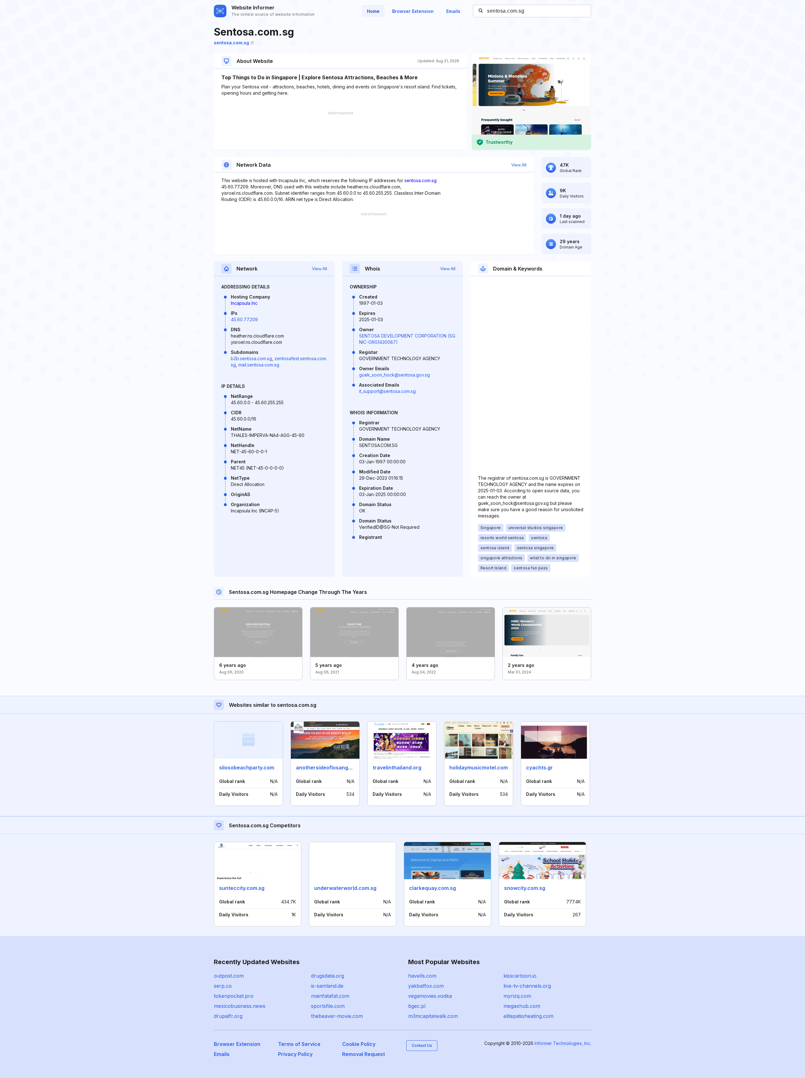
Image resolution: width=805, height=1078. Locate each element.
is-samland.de (327, 986)
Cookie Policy (358, 1044)
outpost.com (229, 976)
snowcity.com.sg (524, 888)
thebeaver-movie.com (337, 1016)
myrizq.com (517, 996)
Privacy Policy (295, 1054)
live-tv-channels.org (527, 986)
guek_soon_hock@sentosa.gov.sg (394, 374)
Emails (453, 11)
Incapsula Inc (244, 303)
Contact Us (422, 1045)
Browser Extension (413, 11)
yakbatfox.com (426, 986)
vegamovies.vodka (430, 996)
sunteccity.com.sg (241, 888)
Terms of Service (299, 1044)
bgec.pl (416, 1006)
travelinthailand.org (397, 767)
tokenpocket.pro (233, 996)
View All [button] (518, 164)
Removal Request (363, 1054)
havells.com (422, 976)
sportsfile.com (328, 1006)
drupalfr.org (228, 1016)
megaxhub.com (521, 1006)
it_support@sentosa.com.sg (387, 391)
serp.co (223, 986)
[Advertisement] (340, 130)
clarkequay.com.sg (432, 888)
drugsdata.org (327, 976)
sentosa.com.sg (231, 42)
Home (373, 11)
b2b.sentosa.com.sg (251, 358)
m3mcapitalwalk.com (433, 1016)
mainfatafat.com (330, 996)
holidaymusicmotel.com (478, 767)
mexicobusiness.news (239, 1006)
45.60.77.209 (244, 319)
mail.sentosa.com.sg (258, 364)
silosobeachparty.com (246, 767)
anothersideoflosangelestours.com (340, 767)
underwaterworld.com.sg (345, 888)
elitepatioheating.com (528, 1016)
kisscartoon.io (519, 976)
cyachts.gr (539, 767)
